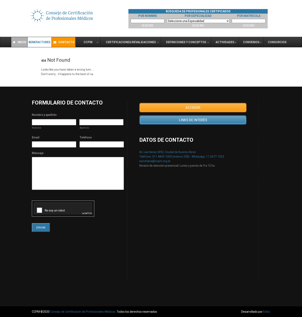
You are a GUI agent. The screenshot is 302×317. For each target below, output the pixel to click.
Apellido (84, 127)
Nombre (36, 127)
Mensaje (39, 153)
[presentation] (63, 209)
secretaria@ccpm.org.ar (155, 161)
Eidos (266, 311)
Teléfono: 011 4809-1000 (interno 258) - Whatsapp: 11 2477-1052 (181, 156)
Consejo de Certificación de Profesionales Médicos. (83, 311)
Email (37, 137)
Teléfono (87, 137)
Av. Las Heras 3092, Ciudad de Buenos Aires (167, 152)
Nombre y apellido (45, 114)
